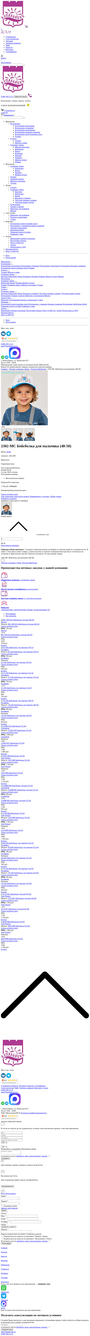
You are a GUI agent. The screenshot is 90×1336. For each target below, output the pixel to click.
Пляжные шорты (17, 179)
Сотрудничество (12, 39)
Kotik (9, 452)
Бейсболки (19, 149)
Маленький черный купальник (22, 239)
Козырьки (19, 153)
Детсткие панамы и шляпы (26, 200)
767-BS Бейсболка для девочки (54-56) (23, 873)
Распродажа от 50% (18, 247)
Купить (4, 645)
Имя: (3, 1216)
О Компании (11, 37)
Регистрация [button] (11, 258)
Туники (18, 141)
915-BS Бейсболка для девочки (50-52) (23, 652)
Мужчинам (5, 279)
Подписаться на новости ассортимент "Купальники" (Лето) (27, 1239)
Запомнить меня (10, 1206)
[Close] (3, 560)
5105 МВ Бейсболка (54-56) (19, 760)
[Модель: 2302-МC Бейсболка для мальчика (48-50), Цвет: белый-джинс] (6, 440)
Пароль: (5, 1229)
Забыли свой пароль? (9, 1208)
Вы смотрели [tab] (11, 616)
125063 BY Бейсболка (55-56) (19, 730)
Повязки (18, 158)
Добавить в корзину (9, 499)
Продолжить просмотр (10, 545)
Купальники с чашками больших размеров (27, 226)
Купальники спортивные (25, 130)
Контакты (9, 50)
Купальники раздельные (24, 126)
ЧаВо (8, 45)
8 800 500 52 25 (7, 97)
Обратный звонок (21, 97)
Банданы (18, 192)
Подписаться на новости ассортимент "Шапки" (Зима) (25, 1236)
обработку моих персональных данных (31, 1156)
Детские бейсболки (29, 563)
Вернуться (5, 460)
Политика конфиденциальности (34, 1113)
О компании (6, 1086)
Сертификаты (11, 52)
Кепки (17, 151)
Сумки (13, 219)
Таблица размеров (26, 1088)
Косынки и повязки (23, 198)
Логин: (4, 1213)
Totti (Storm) (5, 758)
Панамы (18, 156)
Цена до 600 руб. (17, 243)
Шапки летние (21, 160)
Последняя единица (18, 241)
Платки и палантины (18, 217)
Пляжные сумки (16, 234)
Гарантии (30, 1086)
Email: (4, 1219)
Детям (3, 287)
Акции (13, 245)
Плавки (18, 136)
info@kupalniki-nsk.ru (9, 346)
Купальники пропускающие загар (28, 134)
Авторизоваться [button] (7, 1186)
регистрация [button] (6, 62)
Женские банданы (22, 147)
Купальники (15, 124)
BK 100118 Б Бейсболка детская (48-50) (23, 624)
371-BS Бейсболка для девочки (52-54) (23, 677)
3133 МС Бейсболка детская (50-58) (22, 898)
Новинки (4, 302)
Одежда (13, 139)
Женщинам (5, 262)
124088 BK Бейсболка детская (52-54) (23, 790)
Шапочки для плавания (19, 209)
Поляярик (5, 650)
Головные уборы (17, 145)
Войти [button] (3, 58)
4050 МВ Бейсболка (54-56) (19, 926)
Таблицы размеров (13, 43)
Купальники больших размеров (27, 132)
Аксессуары (6, 298)
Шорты (13, 211)
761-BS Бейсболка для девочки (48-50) (23, 705)
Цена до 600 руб (12, 251)
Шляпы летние (21, 175)
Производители (12, 249)
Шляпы (18, 162)
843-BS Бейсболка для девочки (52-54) (23, 847)
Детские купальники (18, 228)
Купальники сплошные (24, 128)
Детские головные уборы (11, 563)
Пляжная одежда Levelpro (20, 232)
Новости (9, 47)
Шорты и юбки (21, 143)
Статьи (45, 1088)
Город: (4, 1225)
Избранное (9, 115)
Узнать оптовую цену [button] (9, 494)
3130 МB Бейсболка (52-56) (19, 818)
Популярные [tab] (11, 614)
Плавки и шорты (17, 207)
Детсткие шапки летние (24, 202)
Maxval (4, 622)
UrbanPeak (5, 728)
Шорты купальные (17, 181)
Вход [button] (8, 256)
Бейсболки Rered (17, 230)
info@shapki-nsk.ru (8, 1332)
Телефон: (5, 1222)
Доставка (9, 41)
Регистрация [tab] (10, 1194)
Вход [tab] (3, 1194)
